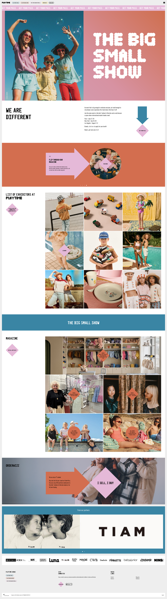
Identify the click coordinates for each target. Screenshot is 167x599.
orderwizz (45, 2)
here (97, 130)
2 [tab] (82, 185)
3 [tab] (84, 185)
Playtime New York (24, 2)
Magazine (51, 2)
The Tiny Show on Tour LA (35, 2)
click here (91, 126)
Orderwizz (138, 578)
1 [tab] (80, 185)
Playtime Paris (16, 2)
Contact (112, 577)
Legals (163, 595)
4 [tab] (86, 185)
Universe (112, 578)
